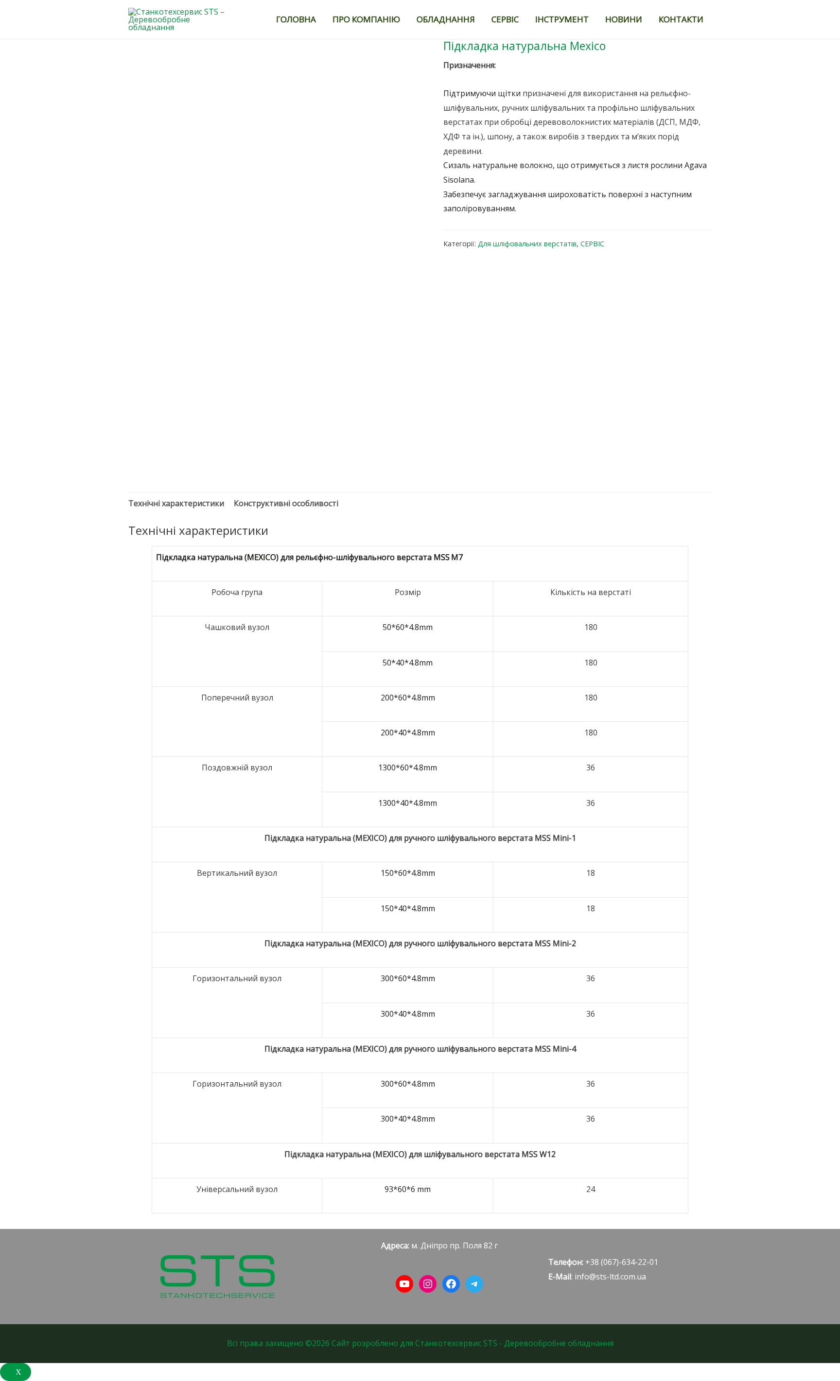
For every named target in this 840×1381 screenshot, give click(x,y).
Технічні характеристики (176, 503)
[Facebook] (451, 1284)
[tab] (176, 504)
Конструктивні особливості (286, 503)
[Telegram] (474, 1284)
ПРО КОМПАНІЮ (366, 19)
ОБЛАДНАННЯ (446, 19)
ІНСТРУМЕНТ (562, 19)
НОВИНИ (623, 19)
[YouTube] (404, 1284)
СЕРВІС (505, 19)
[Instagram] (428, 1284)
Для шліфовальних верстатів (527, 243)
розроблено (375, 1343)
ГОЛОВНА (296, 19)
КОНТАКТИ (681, 19)
